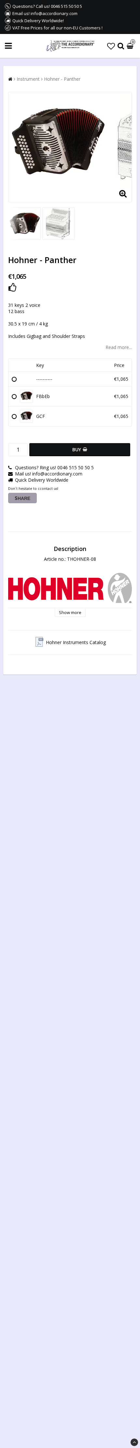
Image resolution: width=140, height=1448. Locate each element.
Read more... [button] (118, 347)
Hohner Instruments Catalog (76, 642)
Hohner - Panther (62, 79)
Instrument (28, 79)
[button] (111, 46)
